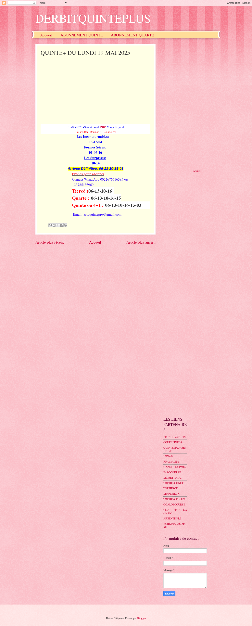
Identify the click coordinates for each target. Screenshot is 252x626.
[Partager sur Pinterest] (65, 225)
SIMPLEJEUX (171, 493)
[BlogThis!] (54, 225)
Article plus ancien (141, 242)
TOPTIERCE (170, 488)
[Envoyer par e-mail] (50, 225)
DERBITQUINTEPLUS (93, 18)
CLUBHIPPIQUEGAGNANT (175, 511)
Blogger (141, 618)
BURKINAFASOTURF (174, 525)
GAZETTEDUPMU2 (174, 467)
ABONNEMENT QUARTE (132, 35)
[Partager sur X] (58, 225)
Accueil (46, 35)
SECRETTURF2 (172, 477)
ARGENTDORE (172, 518)
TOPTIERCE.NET (173, 483)
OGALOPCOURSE (174, 504)
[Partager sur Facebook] (62, 225)
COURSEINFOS (172, 442)
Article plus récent (49, 242)
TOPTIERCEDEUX (174, 499)
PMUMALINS (171, 461)
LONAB (168, 456)
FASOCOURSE (172, 472)
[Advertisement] (95, 86)
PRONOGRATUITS (174, 437)
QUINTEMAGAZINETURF (174, 449)
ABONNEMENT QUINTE (81, 35)
